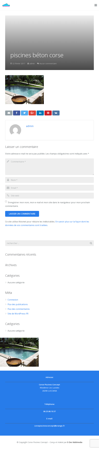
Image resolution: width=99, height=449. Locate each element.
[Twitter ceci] (24, 113)
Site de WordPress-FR (18, 313)
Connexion (13, 299)
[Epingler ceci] (48, 113)
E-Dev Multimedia (74, 442)
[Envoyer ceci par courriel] (8, 113)
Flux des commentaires (19, 309)
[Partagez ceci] (16, 113)
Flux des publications (18, 304)
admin (32, 63)
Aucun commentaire (48, 63)
